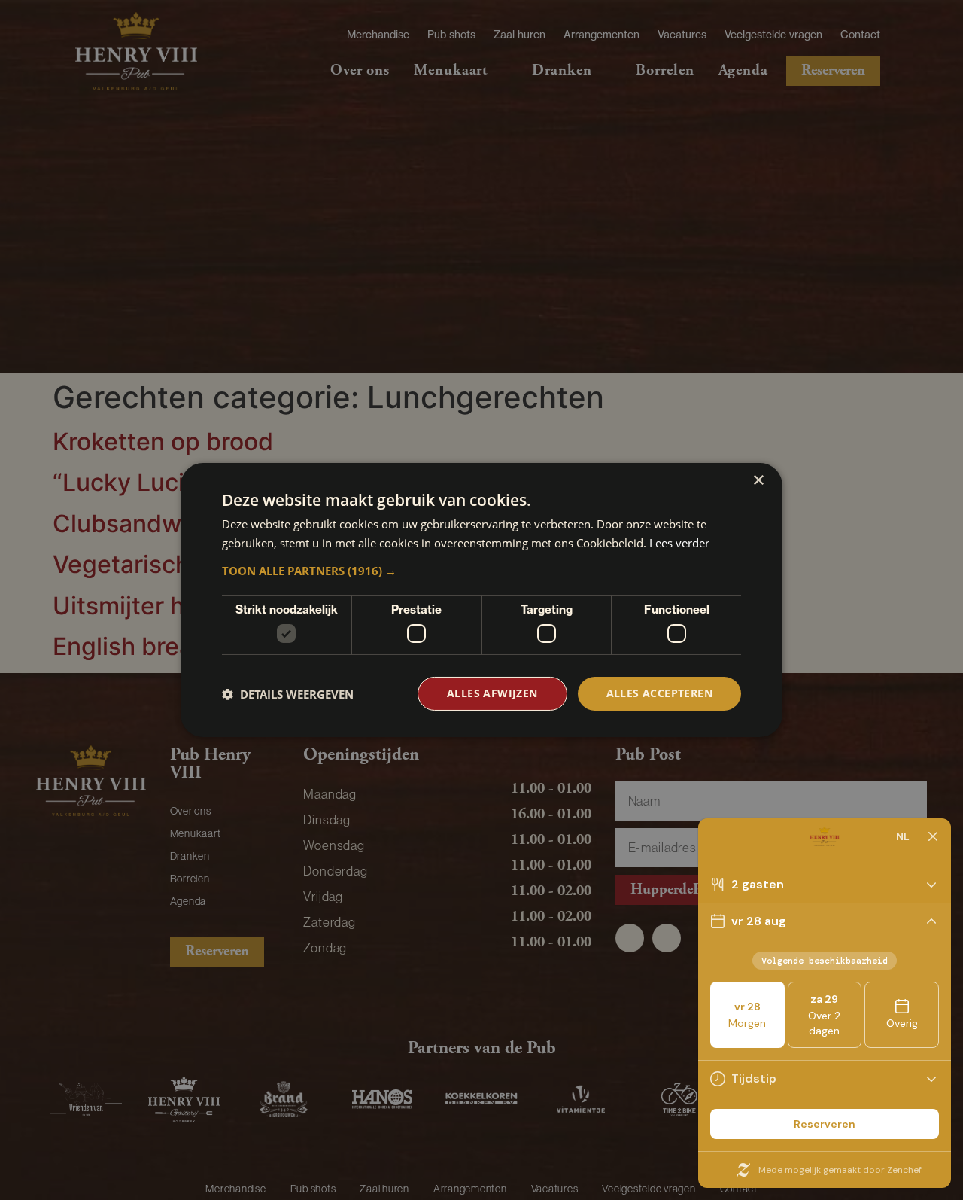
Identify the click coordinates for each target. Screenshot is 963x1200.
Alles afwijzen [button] (492, 693)
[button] (481, 570)
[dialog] (481, 600)
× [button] (758, 480)
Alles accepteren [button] (659, 693)
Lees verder (679, 542)
